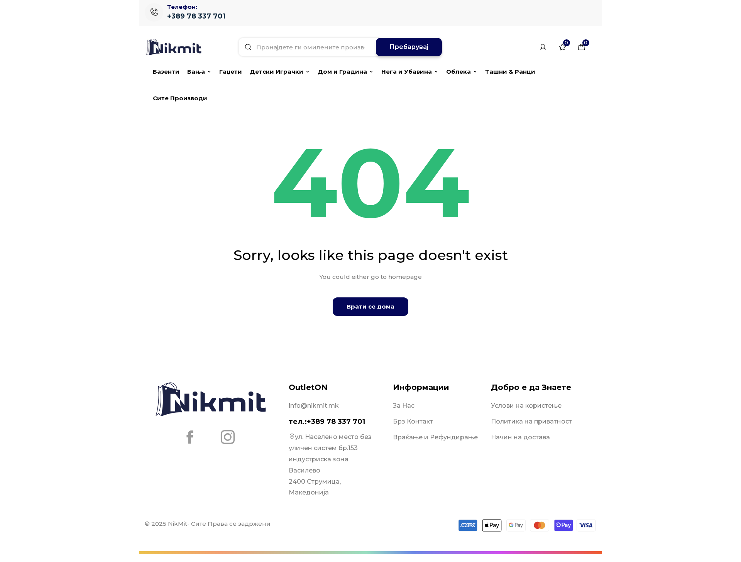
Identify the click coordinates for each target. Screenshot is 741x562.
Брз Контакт (413, 421)
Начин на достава (520, 437)
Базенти (166, 71)
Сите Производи (180, 98)
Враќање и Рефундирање (435, 437)
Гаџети (230, 71)
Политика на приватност (531, 421)
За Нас (403, 405)
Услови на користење (526, 405)
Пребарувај (408, 47)
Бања (196, 71)
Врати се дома (370, 306)
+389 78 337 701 (196, 16)
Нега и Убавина (406, 71)
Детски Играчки (276, 71)
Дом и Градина (342, 71)
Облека (458, 71)
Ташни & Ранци (510, 71)
